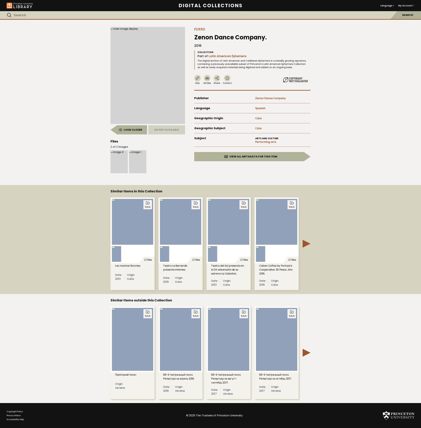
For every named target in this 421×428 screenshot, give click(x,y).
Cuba (258, 118)
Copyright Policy (15, 411)
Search (407, 15)
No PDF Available (166, 130)
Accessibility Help (15, 419)
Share (217, 83)
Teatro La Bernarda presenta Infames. (175, 268)
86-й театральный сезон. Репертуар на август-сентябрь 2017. (226, 378)
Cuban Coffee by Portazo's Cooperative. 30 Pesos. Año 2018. (276, 269)
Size (197, 83)
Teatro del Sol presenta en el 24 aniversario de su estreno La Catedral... (227, 269)
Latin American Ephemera (228, 56)
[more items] (306, 244)
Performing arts (265, 142)
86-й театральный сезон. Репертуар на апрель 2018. (178, 377)
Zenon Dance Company (270, 98)
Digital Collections (211, 6)
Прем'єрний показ (125, 375)
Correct (227, 83)
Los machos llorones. (128, 266)
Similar (207, 83)
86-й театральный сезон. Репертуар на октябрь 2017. (275, 377)
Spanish (260, 108)
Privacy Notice (14, 415)
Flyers (199, 29)
